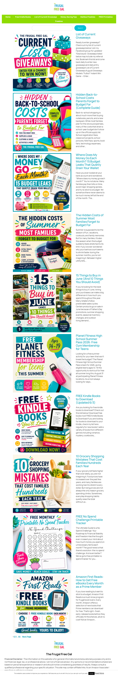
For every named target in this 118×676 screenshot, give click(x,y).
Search (80, 28)
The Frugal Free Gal (59, 654)
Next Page (26, 636)
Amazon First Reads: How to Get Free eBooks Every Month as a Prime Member (89, 581)
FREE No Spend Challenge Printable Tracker (89, 520)
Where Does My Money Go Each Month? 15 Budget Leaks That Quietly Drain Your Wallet (88, 161)
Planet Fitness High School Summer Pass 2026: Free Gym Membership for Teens (89, 342)
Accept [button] (91, 673)
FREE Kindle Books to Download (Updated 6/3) (88, 399)
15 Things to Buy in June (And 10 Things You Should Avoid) (89, 279)
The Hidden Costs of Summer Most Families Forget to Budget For (89, 220)
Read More (99, 673)
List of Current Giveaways (86, 36)
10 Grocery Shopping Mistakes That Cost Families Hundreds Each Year (90, 461)
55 (19, 636)
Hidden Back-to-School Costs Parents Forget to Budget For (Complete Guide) (88, 101)
